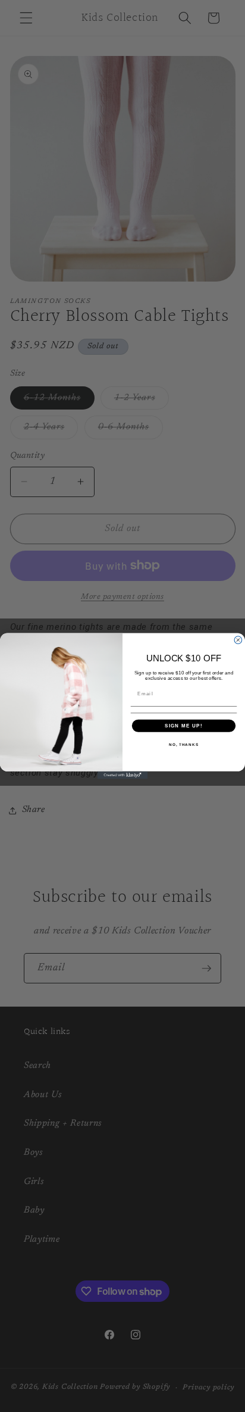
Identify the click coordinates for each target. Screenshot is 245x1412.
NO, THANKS (184, 744)
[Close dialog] (238, 640)
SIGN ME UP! (184, 725)
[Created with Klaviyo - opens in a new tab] (123, 775)
